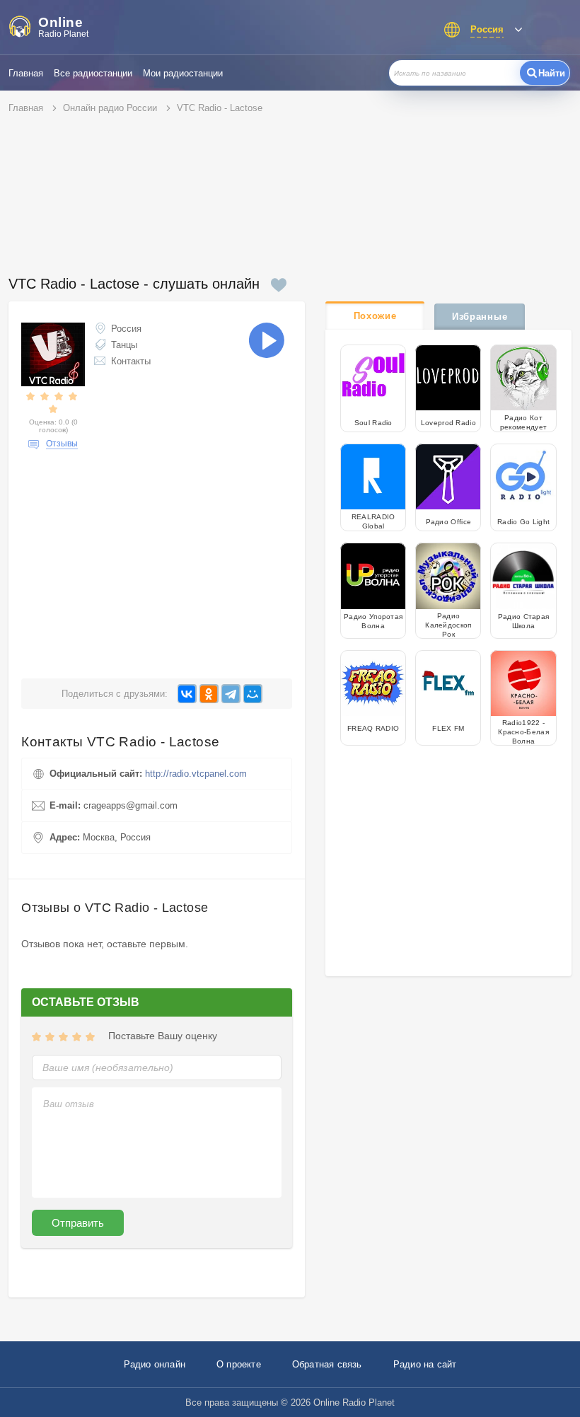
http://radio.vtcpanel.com (196, 773)
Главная (25, 73)
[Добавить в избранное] (278, 285)
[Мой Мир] (252, 693)
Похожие (375, 316)
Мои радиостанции (183, 73)
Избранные (479, 316)
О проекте (238, 1364)
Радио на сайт (425, 1364)
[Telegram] (230, 693)
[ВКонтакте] (187, 693)
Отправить (78, 1223)
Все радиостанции (93, 73)
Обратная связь (327, 1364)
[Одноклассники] (209, 693)
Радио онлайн (154, 1364)
